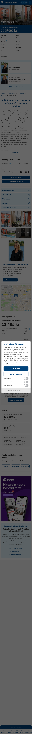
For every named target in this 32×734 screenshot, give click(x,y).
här (20, 364)
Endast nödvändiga (16, 374)
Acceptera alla (16, 368)
